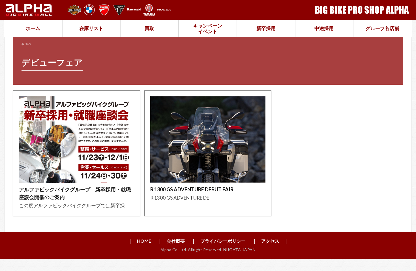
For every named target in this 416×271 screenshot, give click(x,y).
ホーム (33, 28)
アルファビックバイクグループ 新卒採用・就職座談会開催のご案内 (75, 193)
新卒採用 (266, 28)
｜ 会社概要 (171, 241)
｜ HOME (139, 241)
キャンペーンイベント (207, 28)
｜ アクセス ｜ (270, 241)
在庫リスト (91, 28)
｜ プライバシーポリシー (218, 241)
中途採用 (324, 28)
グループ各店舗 (382, 28)
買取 (149, 28)
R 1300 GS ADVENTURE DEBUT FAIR (191, 189)
